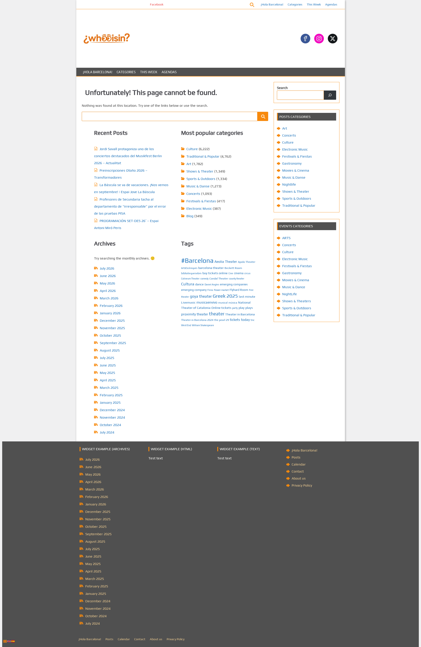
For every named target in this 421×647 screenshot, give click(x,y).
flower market (221, 290)
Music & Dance (293, 287)
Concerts (193, 194)
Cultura (187, 284)
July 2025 (107, 358)
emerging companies (234, 284)
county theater (236, 278)
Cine (230, 273)
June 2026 (108, 276)
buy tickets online (215, 273)
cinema (238, 273)
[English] (9, 641)
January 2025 (110, 402)
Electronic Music (199, 208)
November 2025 (112, 328)
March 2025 (109, 388)
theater (216, 313)
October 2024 (110, 425)
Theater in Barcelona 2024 (197, 320)
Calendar (299, 464)
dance (199, 284)
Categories (295, 4)
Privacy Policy (302, 485)
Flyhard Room (239, 290)
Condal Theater (218, 278)
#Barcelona (197, 260)
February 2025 (111, 395)
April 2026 (108, 291)
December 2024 (112, 410)
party (235, 308)
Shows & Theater (199, 171)
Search (282, 88)
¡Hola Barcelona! (272, 4)
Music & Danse (198, 186)
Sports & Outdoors (200, 179)
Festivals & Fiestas (201, 201)
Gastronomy (291, 163)
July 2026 (107, 268)
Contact (298, 471)
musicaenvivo (206, 302)
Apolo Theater (246, 261)
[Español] (13, 641)
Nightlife (289, 184)
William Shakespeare (203, 325)
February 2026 (111, 306)
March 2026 (109, 298)
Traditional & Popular (202, 156)
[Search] (330, 95)
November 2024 (112, 417)
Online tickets (221, 307)
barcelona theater (211, 268)
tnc (253, 320)
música (232, 302)
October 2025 (110, 335)
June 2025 (108, 365)
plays (249, 307)
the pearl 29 (221, 320)
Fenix (210, 290)
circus (247, 273)
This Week (314, 4)
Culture (192, 149)
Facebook (142, 4)
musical (223, 302)
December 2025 (112, 320)
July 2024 (107, 432)
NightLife (289, 294)
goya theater (201, 296)
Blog (189, 216)
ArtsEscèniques (189, 268)
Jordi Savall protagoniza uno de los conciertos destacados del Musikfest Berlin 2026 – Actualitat (128, 156)
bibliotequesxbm (191, 273)
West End (186, 325)
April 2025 (108, 380)
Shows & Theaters (296, 301)
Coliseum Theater (190, 278)
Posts (296, 457)
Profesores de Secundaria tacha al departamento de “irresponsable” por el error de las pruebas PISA (130, 206)
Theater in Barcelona (240, 314)
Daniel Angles (212, 284)
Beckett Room (233, 268)
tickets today (240, 320)
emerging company (194, 290)
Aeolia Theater (225, 261)
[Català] (5, 641)
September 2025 (113, 343)
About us (299, 478)
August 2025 (110, 350)
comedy (204, 278)
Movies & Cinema (295, 170)
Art (188, 164)
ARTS (286, 238)
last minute (247, 296)
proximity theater (194, 314)
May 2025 (107, 373)
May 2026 (107, 283)
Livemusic (188, 302)
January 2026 (110, 313)
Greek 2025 (225, 296)
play (241, 307)
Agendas (331, 4)
